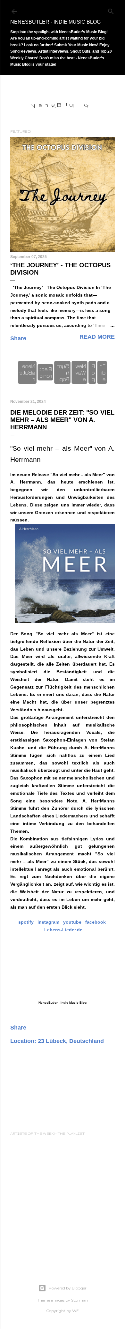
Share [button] (18, 338)
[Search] (111, 10)
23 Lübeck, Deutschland (71, 1041)
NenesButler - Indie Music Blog (55, 22)
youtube (72, 922)
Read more (97, 337)
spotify (26, 922)
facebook (95, 922)
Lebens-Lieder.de (63, 929)
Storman (79, 1300)
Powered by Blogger (68, 1288)
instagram (48, 922)
